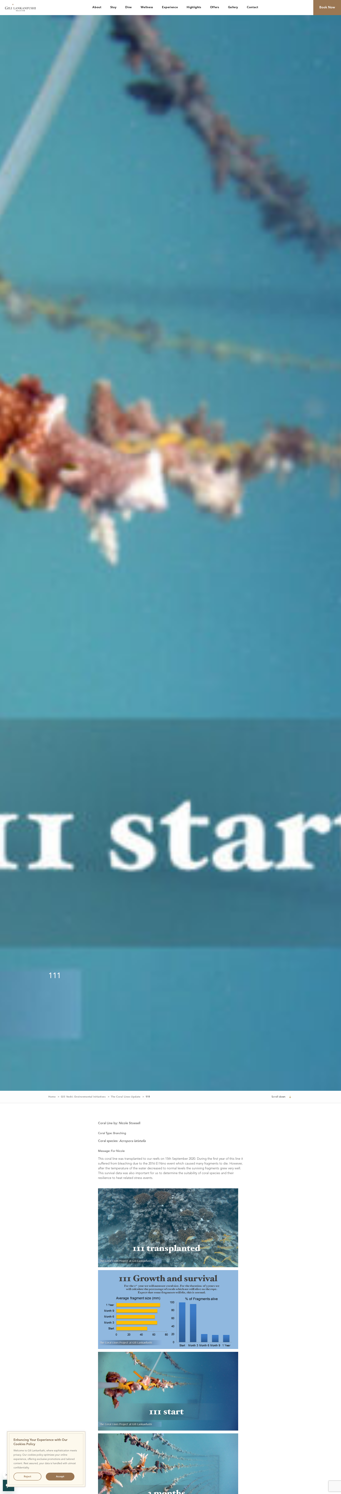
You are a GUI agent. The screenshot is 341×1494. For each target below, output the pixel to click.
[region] (46, 1459)
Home (52, 1097)
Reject (27, 1476)
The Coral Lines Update (125, 1097)
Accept (60, 1476)
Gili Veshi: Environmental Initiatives (83, 1097)
